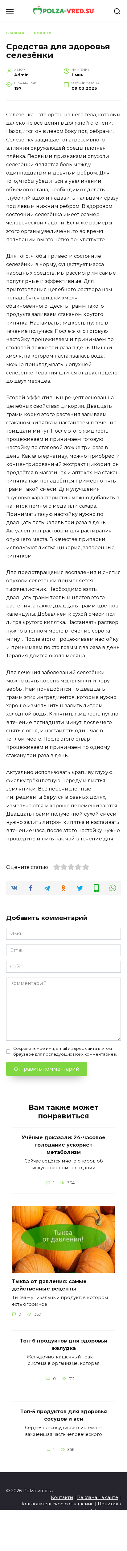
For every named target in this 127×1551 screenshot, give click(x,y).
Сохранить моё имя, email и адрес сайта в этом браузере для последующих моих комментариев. (65, 1051)
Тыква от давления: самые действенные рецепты (49, 1285)
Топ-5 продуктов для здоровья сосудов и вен (63, 1415)
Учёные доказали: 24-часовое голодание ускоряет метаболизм (63, 1145)
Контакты (62, 1497)
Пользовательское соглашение (56, 1504)
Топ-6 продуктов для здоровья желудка (63, 1344)
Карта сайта (107, 1510)
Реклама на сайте (97, 1497)
